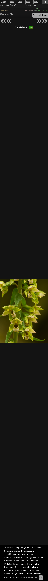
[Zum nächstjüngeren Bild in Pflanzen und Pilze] (9, 21)
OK (40, 577)
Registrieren (30, 5)
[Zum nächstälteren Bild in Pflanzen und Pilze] (39, 21)
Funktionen (42, 15)
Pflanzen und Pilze (6, 14)
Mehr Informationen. (29, 577)
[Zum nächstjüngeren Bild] (3, 21)
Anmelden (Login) (8, 5)
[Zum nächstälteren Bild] (45, 21)
